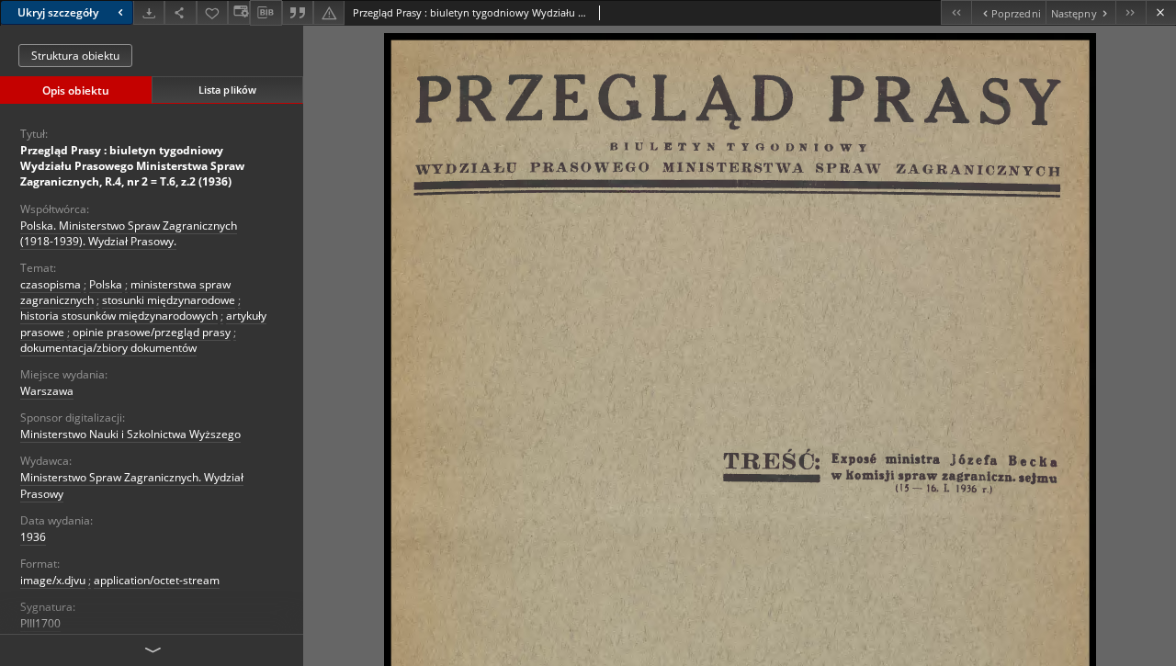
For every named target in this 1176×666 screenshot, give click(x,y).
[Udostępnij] (180, 12)
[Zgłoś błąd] (329, 12)
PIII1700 (40, 623)
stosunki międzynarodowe (168, 300)
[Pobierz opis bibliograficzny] (265, 13)
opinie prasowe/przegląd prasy (152, 332)
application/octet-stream (157, 580)
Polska (105, 284)
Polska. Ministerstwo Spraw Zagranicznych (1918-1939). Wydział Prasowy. (128, 233)
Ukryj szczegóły (57, 12)
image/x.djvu (52, 580)
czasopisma (50, 284)
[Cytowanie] (297, 12)
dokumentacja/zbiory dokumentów (108, 348)
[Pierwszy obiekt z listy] (956, 12)
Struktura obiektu (75, 55)
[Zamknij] (1161, 12)
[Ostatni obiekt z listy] (1130, 12)
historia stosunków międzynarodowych (119, 315)
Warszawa (47, 391)
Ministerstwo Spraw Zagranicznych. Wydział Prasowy (131, 485)
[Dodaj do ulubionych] (212, 12)
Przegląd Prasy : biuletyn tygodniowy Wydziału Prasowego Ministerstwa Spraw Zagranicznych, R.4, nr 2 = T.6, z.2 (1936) (132, 165)
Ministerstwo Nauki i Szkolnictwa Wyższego (130, 434)
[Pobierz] (148, 12)
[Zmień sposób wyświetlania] (239, 12)
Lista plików (227, 89)
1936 (33, 537)
